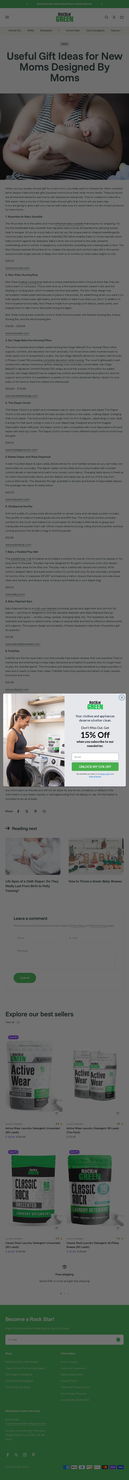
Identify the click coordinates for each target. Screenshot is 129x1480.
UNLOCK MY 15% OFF (95, 766)
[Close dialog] (122, 697)
